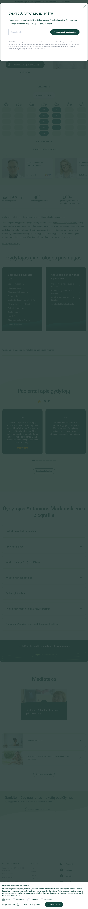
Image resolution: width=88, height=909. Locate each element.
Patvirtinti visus (54, 904)
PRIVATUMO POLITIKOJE (11, 895)
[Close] (85, 6)
